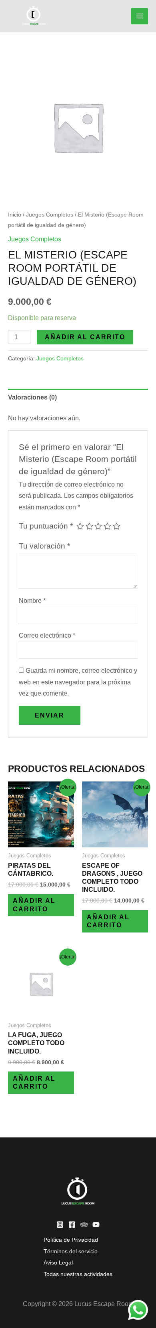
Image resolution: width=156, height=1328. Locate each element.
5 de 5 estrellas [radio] (116, 526)
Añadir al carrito (85, 337)
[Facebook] (72, 1224)
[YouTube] (96, 1224)
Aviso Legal (58, 1263)
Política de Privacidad (71, 1240)
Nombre (32, 600)
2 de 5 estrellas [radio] (89, 526)
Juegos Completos (49, 214)
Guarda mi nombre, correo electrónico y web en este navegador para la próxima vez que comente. (78, 682)
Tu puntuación (46, 526)
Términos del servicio (71, 1251)
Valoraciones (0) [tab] (32, 397)
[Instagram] (60, 1224)
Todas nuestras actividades (78, 1274)
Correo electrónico (47, 635)
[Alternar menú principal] (139, 16)
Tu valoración (44, 546)
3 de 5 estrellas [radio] (98, 526)
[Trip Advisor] (84, 1224)
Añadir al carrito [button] (34, 904)
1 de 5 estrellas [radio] (80, 526)
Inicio (14, 214)
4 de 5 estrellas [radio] (107, 526)
